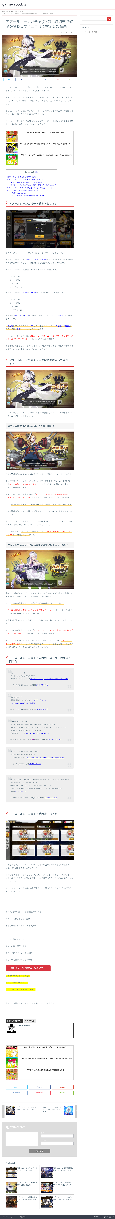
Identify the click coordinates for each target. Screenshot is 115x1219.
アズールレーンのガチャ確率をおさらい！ (23, 177)
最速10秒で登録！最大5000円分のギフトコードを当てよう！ (46, 1047)
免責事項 (22, 1217)
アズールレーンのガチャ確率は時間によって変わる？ (27, 180)
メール (44, 1140)
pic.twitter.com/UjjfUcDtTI (37, 733)
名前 (43, 1133)
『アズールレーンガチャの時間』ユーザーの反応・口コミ (29, 188)
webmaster (19, 193)
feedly (63, 1093)
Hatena (17, 1093)
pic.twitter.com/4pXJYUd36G (22, 703)
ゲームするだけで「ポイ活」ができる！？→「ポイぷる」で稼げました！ (46, 144)
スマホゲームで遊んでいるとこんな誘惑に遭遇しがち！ (46, 132)
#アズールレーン (36, 679)
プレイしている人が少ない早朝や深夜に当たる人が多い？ (32, 185)
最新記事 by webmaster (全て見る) (28, 196)
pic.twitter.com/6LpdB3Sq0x (56, 679)
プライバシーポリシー (10, 1217)
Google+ (63, 1087)
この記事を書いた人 (15, 1021)
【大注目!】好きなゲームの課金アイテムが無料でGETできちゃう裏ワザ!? (46, 155)
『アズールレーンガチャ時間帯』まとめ (23, 190)
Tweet (17, 1087)
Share (40, 1087)
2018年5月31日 (42, 685)
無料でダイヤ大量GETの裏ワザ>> (28, 968)
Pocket (40, 1093)
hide (36, 172)
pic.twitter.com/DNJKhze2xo (52, 758)
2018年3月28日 (51, 798)
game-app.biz (14, 4)
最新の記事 (30, 1021)
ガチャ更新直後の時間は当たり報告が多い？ (27, 182)
